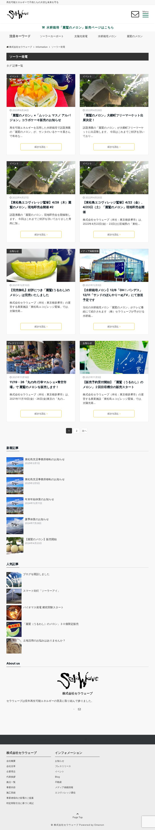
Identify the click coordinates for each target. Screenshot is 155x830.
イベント (14, 76)
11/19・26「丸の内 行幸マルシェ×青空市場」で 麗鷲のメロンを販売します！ (38, 384)
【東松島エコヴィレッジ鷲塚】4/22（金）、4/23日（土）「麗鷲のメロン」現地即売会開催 (113, 207)
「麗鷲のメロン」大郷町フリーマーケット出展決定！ (113, 117)
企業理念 (11, 771)
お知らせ (14, 251)
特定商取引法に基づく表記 (20, 803)
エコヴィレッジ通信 (65, 792)
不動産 (58, 782)
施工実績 (11, 792)
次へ (84, 430)
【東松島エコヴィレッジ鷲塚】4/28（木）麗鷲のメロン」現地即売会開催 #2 (40, 204)
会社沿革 (11, 766)
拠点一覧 (11, 782)
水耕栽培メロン (107, 36)
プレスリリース (15, 343)
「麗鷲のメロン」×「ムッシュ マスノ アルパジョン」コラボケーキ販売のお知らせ (40, 117)
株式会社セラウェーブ (20, 46)
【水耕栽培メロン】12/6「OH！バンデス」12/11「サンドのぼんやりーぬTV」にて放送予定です (113, 294)
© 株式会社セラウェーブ (64, 824)
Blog (57, 776)
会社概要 (11, 760)
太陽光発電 (81, 36)
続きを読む (40, 146)
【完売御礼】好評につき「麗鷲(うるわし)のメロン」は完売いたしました (40, 292)
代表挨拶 (11, 776)
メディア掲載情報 (90, 251)
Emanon (99, 824)
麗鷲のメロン (135, 36)
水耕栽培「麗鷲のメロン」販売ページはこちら (80, 27)
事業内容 (11, 787)
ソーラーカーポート (52, 36)
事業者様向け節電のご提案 (20, 797)
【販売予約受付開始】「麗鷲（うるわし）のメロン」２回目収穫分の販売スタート (113, 384)
